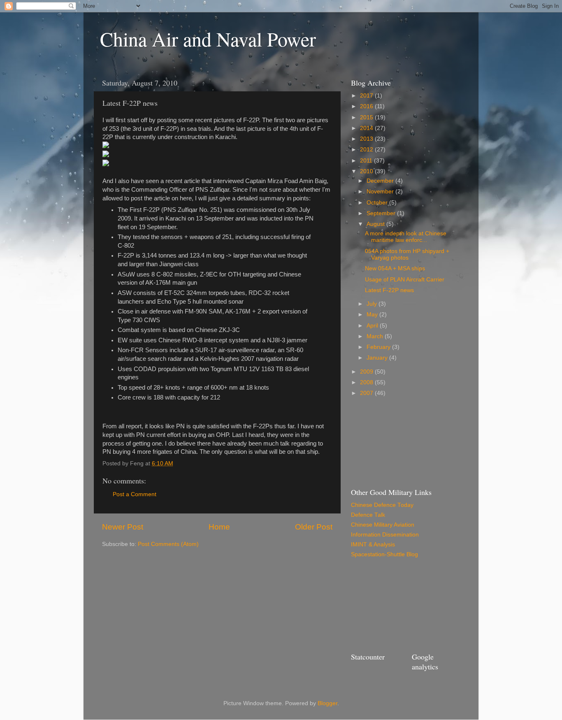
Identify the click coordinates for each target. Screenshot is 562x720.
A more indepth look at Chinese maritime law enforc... (405, 236)
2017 (367, 96)
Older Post (313, 527)
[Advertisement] (388, 441)
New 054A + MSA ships (395, 268)
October (378, 203)
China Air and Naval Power (208, 39)
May (373, 314)
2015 (367, 117)
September (382, 213)
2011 (367, 161)
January (378, 358)
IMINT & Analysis (373, 544)
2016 (367, 106)
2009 (367, 372)
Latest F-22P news (389, 290)
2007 (367, 393)
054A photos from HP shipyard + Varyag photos (407, 254)
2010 (367, 171)
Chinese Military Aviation (382, 525)
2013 (367, 139)
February (379, 347)
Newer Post (122, 527)
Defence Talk (368, 515)
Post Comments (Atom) (168, 544)
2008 (367, 382)
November (381, 191)
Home (219, 527)
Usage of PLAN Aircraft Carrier (404, 279)
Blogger (327, 703)
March (376, 336)
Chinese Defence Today (382, 505)
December (381, 181)
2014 (367, 128)
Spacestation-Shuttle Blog (384, 554)
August (376, 224)
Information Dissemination (385, 535)
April (373, 326)
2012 (367, 149)
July (373, 304)
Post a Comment (134, 494)
